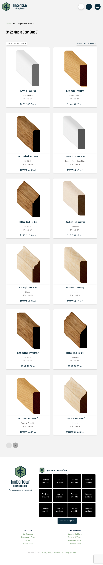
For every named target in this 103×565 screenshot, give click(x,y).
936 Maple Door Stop (28, 288)
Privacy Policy (47, 552)
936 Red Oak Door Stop (28, 222)
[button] (81, 7)
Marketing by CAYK (69, 552)
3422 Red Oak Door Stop (28, 157)
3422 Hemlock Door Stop (75, 222)
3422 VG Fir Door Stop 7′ (28, 419)
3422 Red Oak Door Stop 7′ (28, 353)
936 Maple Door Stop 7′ (75, 419)
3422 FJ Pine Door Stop (75, 157)
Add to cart (28, 83)
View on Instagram (67, 520)
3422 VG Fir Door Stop (75, 91)
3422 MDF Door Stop (28, 91)
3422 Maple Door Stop (75, 288)
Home (8, 23)
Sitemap (57, 552)
